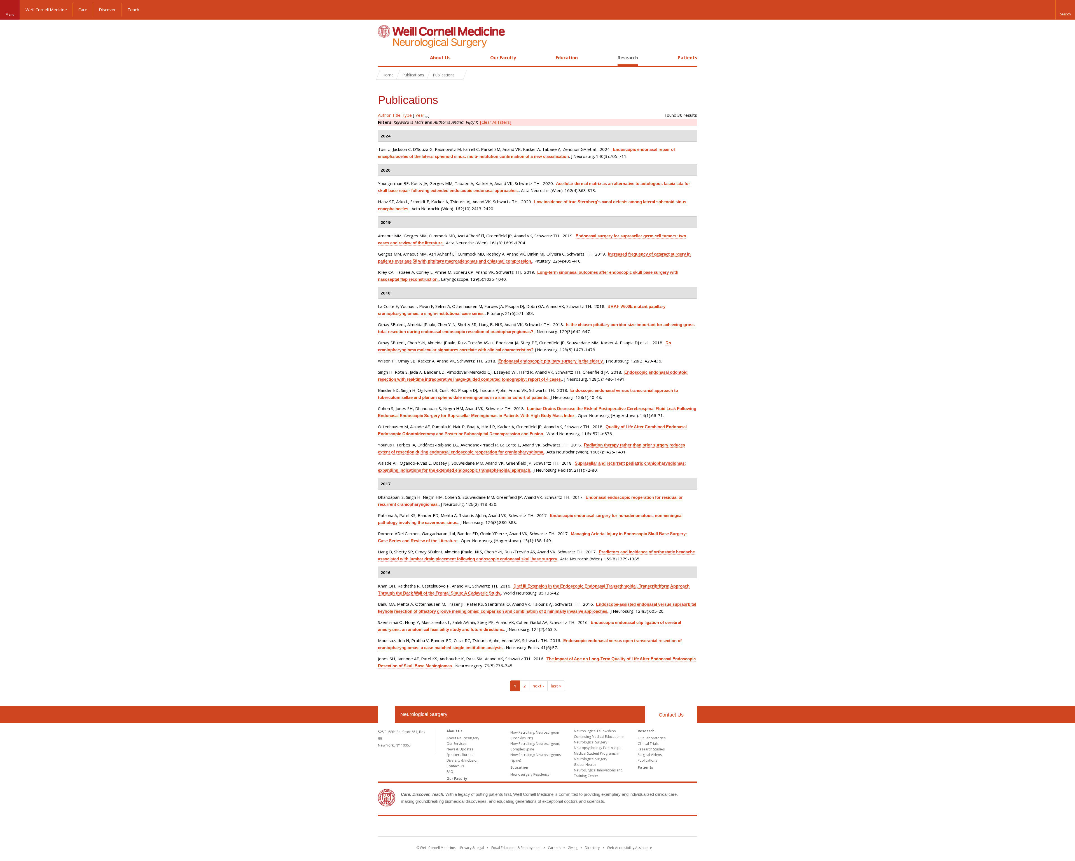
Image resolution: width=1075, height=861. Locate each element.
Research (628, 58)
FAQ (450, 771)
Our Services (456, 743)
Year (419, 115)
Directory (592, 847)
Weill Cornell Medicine (46, 9)
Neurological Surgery (423, 714)
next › (538, 686)
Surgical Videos (650, 754)
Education (567, 58)
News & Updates (460, 749)
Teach (133, 9)
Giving (573, 847)
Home (384, 57)
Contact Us (671, 715)
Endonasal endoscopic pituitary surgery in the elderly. (551, 361)
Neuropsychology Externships (597, 747)
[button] (1065, 10)
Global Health (585, 764)
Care (82, 9)
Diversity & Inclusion (462, 760)
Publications (647, 760)
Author (384, 115)
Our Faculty (503, 58)
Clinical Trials (648, 743)
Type (407, 115)
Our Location (386, 714)
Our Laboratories (651, 738)
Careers (554, 847)
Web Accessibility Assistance (629, 847)
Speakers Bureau (460, 754)
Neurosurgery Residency (529, 774)
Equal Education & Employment (516, 847)
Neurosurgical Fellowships (595, 731)
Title (396, 115)
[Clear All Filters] (495, 122)
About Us (440, 58)
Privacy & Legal (472, 847)
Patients (687, 58)
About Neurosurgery (463, 738)
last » (556, 686)
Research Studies (651, 749)
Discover (107, 9)
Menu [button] (10, 14)
